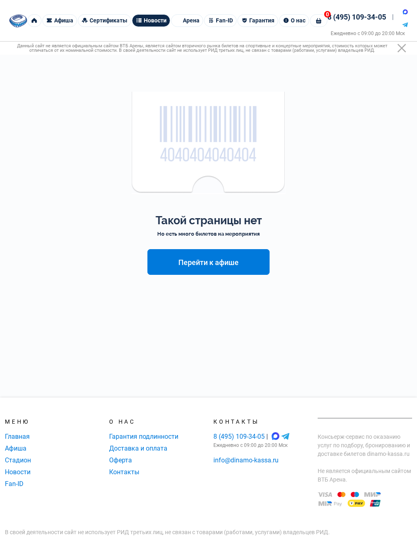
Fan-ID (14, 484)
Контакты (124, 472)
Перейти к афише (208, 262)
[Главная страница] (18, 20)
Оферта (120, 460)
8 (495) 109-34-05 (356, 17)
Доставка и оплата (138, 448)
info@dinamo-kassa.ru (246, 460)
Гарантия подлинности (143, 436)
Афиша (15, 448)
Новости (18, 472)
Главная (17, 436)
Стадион (18, 460)
